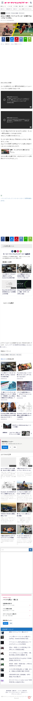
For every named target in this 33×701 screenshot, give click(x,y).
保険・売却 (21, 6)
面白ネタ (3, 13)
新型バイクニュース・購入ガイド (18, 632)
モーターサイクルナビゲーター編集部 (16, 254)
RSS (15, 447)
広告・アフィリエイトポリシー (13, 692)
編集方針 (14, 690)
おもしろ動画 (15, 13)
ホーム (2, 44)
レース (26, 6)
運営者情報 (8, 690)
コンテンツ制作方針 (22, 690)
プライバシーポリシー (16, 694)
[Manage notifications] (29, 697)
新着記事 (30, 6)
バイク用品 (15, 6)
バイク (9, 13)
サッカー (22, 13)
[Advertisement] (15, 62)
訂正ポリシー (24, 692)
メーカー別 (9, 6)
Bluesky (5, 447)
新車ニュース (3, 6)
